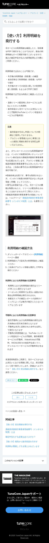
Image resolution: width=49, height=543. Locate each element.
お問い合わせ (24, 510)
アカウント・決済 (36, 13)
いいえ (31, 397)
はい (17, 397)
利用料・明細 (7, 16)
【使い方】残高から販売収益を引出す (22, 441)
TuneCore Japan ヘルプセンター (15, 13)
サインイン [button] (24, 529)
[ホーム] (16, 4)
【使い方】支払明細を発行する (24, 369)
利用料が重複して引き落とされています (22, 446)
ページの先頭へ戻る (14, 411)
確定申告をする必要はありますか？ (21, 437)
